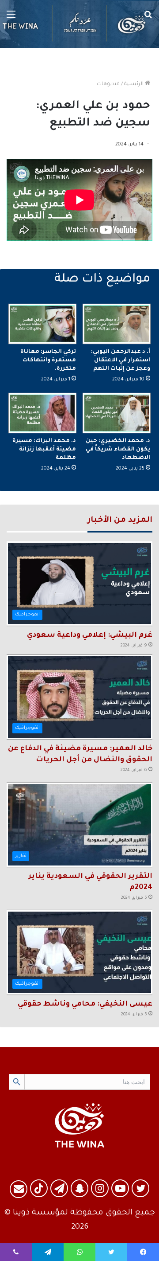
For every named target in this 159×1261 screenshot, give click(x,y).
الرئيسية (134, 84)
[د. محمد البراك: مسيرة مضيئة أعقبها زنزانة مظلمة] (42, 413)
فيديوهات (108, 84)
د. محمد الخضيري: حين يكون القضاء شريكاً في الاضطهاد (118, 449)
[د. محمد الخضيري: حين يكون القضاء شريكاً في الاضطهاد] (116, 413)
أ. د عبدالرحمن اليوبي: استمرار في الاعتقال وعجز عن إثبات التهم (120, 360)
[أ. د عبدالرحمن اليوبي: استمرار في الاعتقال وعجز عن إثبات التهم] (116, 324)
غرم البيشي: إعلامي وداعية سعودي (89, 635)
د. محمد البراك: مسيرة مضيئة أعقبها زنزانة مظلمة (44, 449)
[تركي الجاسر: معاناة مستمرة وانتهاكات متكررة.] (42, 324)
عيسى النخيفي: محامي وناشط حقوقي (85, 1004)
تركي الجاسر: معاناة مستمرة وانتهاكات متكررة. (48, 360)
